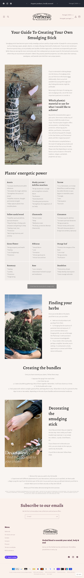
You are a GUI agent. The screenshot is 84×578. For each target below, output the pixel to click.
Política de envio (9, 550)
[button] (4, 17)
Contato (7, 538)
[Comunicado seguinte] (57, 3)
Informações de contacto (39, 574)
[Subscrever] (57, 516)
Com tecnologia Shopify (26, 572)
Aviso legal (49, 574)
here (69, 76)
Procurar (7, 544)
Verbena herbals (17, 572)
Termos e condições (10, 547)
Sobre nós (7, 531)
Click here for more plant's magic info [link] (42, 286)
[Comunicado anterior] (27, 3)
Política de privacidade (50, 572)
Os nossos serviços (10, 534)
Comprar (7, 541)
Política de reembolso (38, 572)
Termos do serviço (61, 572)
